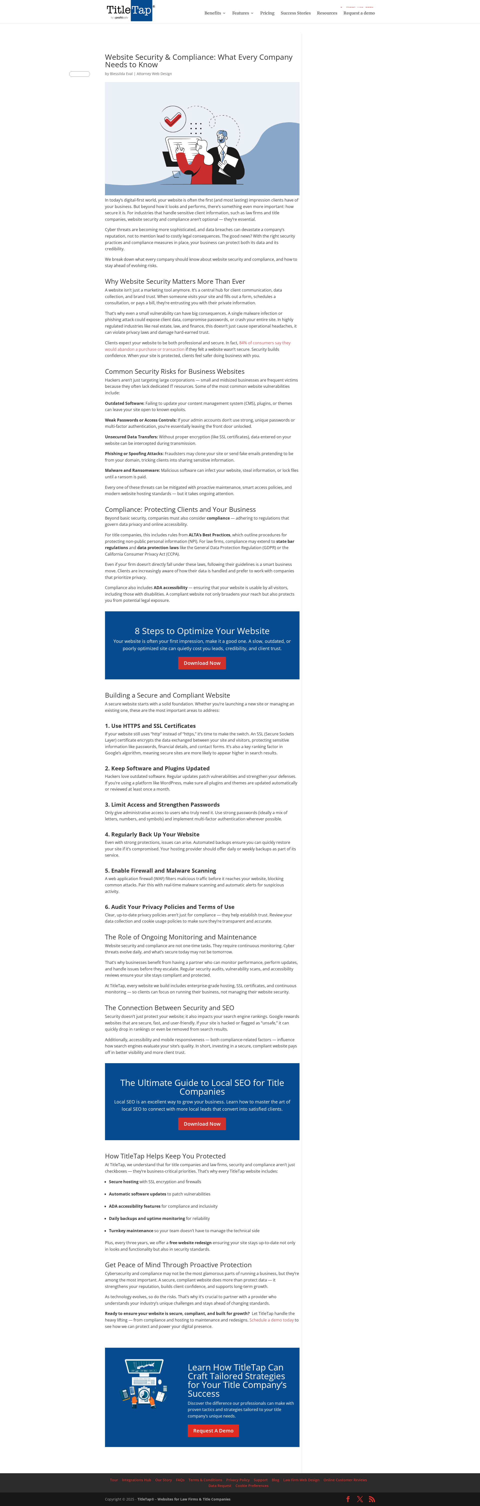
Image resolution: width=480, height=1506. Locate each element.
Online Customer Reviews (345, 1479)
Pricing (267, 13)
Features (240, 13)
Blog (275, 1479)
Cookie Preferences (252, 1485)
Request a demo (359, 13)
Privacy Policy (238, 1479)
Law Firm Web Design (301, 1479)
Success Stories (296, 13)
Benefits (212, 13)
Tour (114, 1479)
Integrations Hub (136, 1479)
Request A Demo (213, 1430)
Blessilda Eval (121, 73)
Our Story (163, 1479)
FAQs (180, 1479)
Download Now (202, 663)
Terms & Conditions (205, 1479)
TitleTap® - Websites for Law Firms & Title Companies (184, 1499)
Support (261, 1479)
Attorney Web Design (154, 73)
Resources (327, 13)
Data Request (220, 1485)
